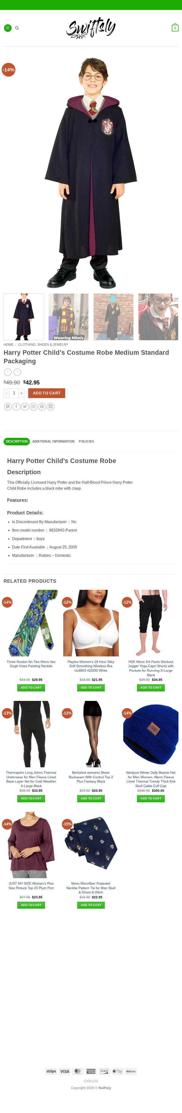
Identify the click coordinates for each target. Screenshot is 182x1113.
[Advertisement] (91, 951)
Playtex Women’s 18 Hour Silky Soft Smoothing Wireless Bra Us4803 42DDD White (91, 666)
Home (9, 344)
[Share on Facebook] (16, 407)
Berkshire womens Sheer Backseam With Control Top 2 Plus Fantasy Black (91, 777)
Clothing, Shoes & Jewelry (43, 344)
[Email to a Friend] (33, 407)
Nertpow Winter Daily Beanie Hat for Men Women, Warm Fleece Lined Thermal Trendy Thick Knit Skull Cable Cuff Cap (150, 779)
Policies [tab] (86, 441)
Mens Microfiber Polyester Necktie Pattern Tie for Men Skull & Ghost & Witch (90, 888)
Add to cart (47, 393)
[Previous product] (17, 372)
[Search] (17, 28)
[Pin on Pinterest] (42, 407)
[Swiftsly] (91, 28)
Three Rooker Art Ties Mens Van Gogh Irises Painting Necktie (31, 664)
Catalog (91, 1081)
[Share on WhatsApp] (8, 407)
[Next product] (7, 372)
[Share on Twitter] (25, 407)
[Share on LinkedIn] (51, 407)
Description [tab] (17, 441)
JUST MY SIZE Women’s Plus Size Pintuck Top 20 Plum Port (31, 886)
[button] (8, 28)
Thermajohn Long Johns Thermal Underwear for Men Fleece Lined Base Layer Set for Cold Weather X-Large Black (31, 779)
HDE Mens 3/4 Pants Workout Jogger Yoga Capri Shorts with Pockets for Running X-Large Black (151, 668)
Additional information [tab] (53, 441)
